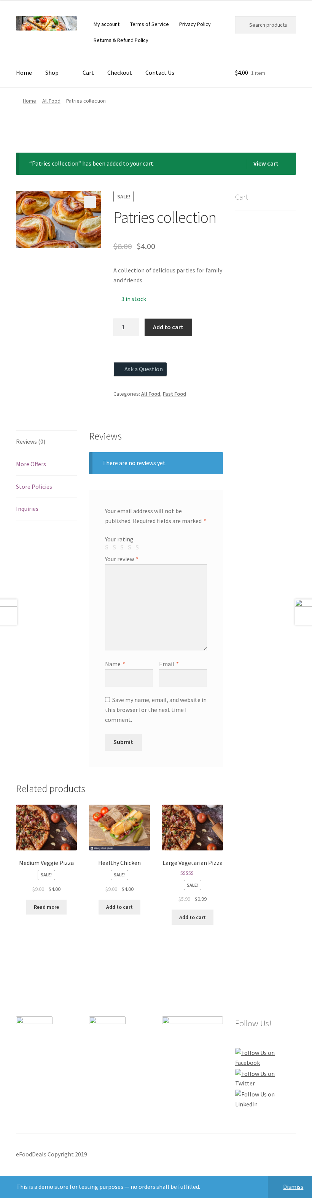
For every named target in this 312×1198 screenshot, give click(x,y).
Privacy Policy (195, 24)
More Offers (31, 464)
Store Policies (34, 486)
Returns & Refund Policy (121, 40)
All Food (51, 100)
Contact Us (159, 72)
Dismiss (293, 1186)
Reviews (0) (30, 441)
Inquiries (27, 508)
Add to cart (168, 327)
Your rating (119, 539)
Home (24, 72)
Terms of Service (149, 24)
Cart (88, 72)
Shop (52, 72)
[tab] (46, 442)
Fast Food (174, 393)
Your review (121, 559)
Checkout (119, 72)
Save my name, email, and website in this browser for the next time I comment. (156, 709)
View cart (266, 163)
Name (115, 664)
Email (169, 664)
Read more (46, 906)
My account (106, 24)
